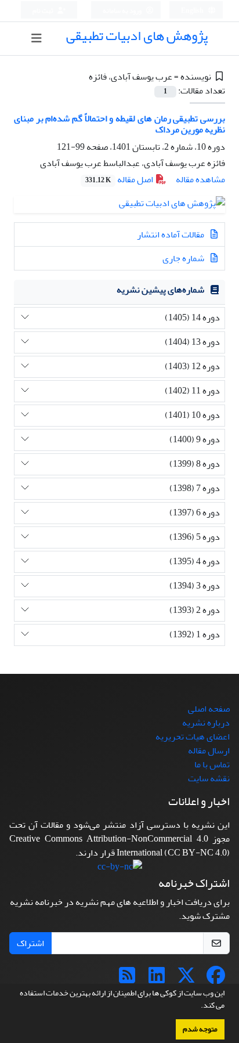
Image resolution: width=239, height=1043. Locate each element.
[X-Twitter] (186, 979)
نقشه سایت (209, 778)
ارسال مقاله (209, 750)
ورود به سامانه (123, 10)
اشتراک (30, 943)
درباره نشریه (206, 722)
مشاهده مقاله (200, 179)
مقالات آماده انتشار (171, 234)
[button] (198, 1006)
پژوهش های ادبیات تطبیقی (137, 35)
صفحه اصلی (209, 708)
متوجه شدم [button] (200, 1029)
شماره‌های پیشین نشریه (160, 289)
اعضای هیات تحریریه (192, 736)
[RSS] (127, 979)
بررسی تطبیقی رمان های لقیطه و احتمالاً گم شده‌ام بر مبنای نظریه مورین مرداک (119, 124)
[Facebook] (216, 979)
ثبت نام (43, 10)
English (193, 10)
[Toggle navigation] (36, 38)
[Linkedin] (157, 979)
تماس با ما (212, 764)
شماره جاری (184, 258)
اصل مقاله (120, 179)
